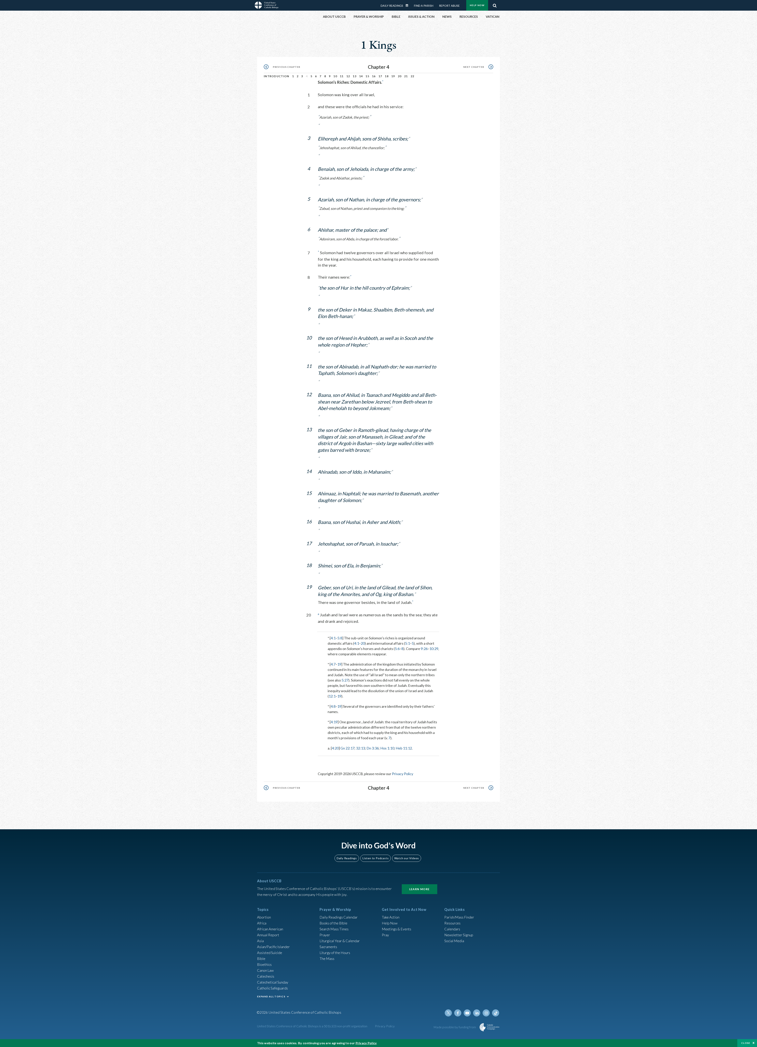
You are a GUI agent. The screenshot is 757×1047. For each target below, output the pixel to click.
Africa (261, 923)
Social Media (454, 941)
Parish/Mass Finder (459, 917)
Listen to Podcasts (376, 858)
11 (342, 76)
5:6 (397, 648)
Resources (452, 923)
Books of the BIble (333, 923)
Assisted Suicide (269, 952)
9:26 (424, 648)
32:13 (360, 748)
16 (374, 76)
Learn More (419, 889)
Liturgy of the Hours (335, 952)
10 (335, 76)
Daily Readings (392, 5)
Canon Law (265, 970)
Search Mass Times (334, 929)
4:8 (333, 706)
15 (367, 76)
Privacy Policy (402, 774)
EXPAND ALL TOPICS (271, 996)
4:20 (335, 748)
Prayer (325, 935)
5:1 (407, 643)
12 (348, 76)
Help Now (477, 5)
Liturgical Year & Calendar (340, 941)
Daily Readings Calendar (408, 5)
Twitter (448, 1012)
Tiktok (495, 1012)
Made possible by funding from (455, 1027)
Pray (385, 935)
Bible (261, 958)
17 (380, 76)
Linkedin (476, 1012)
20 (400, 76)
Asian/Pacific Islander (273, 947)
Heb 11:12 (404, 748)
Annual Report (268, 935)
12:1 (332, 696)
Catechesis (265, 976)
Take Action (390, 917)
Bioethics (264, 964)
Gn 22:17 (347, 748)
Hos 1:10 (387, 748)
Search (495, 4)
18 (387, 76)
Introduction (276, 76)
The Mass (327, 958)
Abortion (264, 917)
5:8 (339, 638)
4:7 (333, 664)
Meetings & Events (396, 929)
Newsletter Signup (458, 935)
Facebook (457, 1012)
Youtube (467, 1012)
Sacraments (328, 947)
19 (393, 76)
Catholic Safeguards (272, 988)
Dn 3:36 (372, 748)
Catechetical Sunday (272, 982)
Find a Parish (423, 5)
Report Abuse (449, 5)
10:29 (433, 648)
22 (412, 76)
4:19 (334, 722)
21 (406, 76)
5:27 (344, 680)
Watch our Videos (406, 858)
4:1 (333, 638)
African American (270, 929)
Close (745, 1042)
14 (361, 76)
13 (354, 76)
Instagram (486, 1012)
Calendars (452, 929)
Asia (260, 941)
